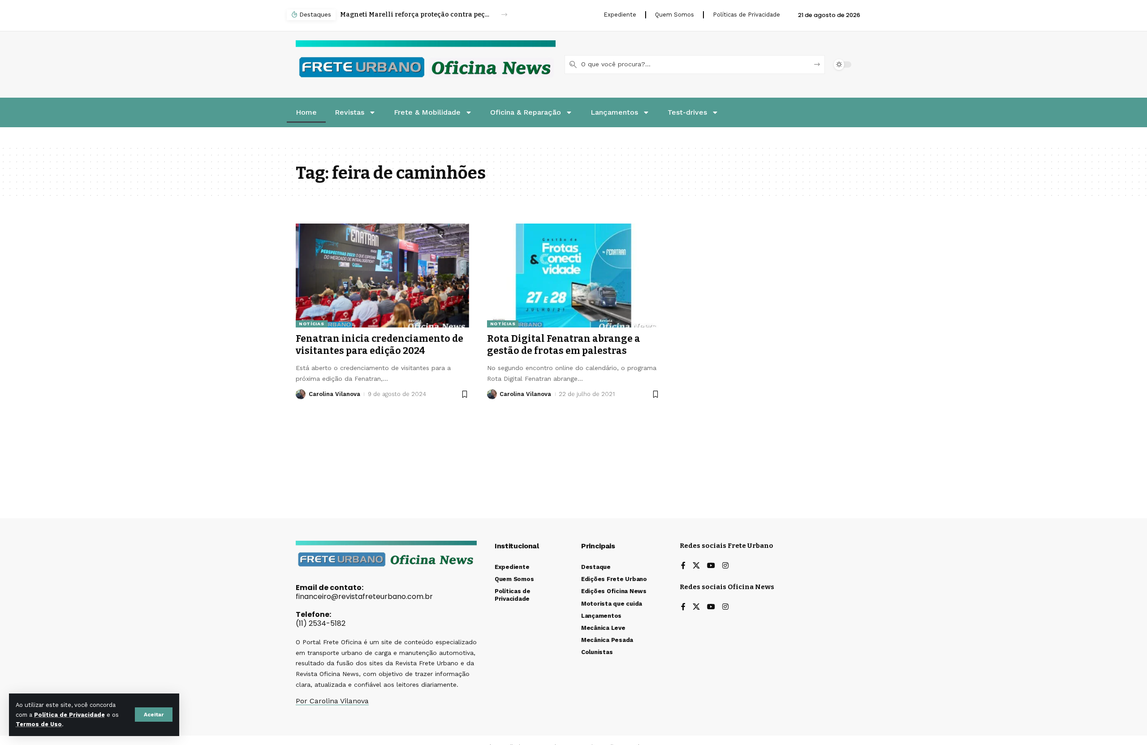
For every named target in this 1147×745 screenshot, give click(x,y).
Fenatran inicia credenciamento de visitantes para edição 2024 (379, 345)
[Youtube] (711, 566)
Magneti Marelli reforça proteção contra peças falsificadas (416, 14)
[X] (696, 566)
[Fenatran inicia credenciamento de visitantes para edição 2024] (382, 275)
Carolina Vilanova (334, 394)
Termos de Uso (39, 724)
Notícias (311, 323)
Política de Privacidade (69, 714)
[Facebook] (683, 566)
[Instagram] (725, 566)
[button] (153, 714)
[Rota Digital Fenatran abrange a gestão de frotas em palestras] (573, 275)
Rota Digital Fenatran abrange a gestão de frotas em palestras (563, 345)
